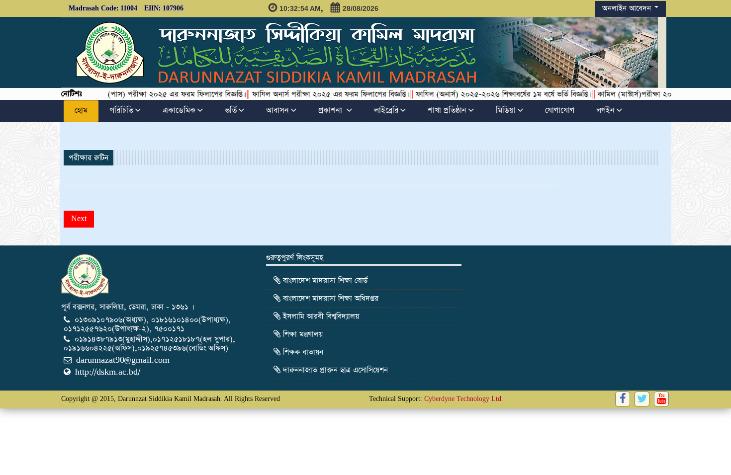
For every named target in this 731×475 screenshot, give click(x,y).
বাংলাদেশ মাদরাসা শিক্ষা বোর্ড (323, 280)
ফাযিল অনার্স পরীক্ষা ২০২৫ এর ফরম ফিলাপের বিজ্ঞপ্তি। (318, 94)
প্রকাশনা (331, 110)
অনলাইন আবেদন (627, 8)
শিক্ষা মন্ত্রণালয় (301, 334)
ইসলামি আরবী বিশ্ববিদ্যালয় (319, 316)
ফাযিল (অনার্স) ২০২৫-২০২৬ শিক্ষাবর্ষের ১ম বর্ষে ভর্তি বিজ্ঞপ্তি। (491, 94)
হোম (81, 110)
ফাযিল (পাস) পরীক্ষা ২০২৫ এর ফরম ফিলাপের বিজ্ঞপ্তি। (154, 94)
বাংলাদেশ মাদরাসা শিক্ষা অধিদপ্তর (329, 298)
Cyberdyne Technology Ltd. (463, 398)
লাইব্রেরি (386, 110)
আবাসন (277, 110)
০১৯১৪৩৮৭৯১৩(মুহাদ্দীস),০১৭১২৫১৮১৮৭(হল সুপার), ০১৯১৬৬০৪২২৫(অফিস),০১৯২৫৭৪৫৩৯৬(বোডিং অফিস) (149, 343)
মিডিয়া (506, 110)
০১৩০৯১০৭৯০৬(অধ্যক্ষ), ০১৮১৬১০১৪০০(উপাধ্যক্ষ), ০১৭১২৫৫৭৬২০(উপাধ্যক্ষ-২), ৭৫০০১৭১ (147, 324)
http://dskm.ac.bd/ (107, 372)
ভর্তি (231, 110)
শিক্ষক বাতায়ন (301, 352)
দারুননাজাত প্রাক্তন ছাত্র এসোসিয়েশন (334, 370)
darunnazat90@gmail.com (123, 360)
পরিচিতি (121, 110)
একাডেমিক (179, 110)
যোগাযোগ (559, 110)
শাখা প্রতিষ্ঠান (447, 110)
